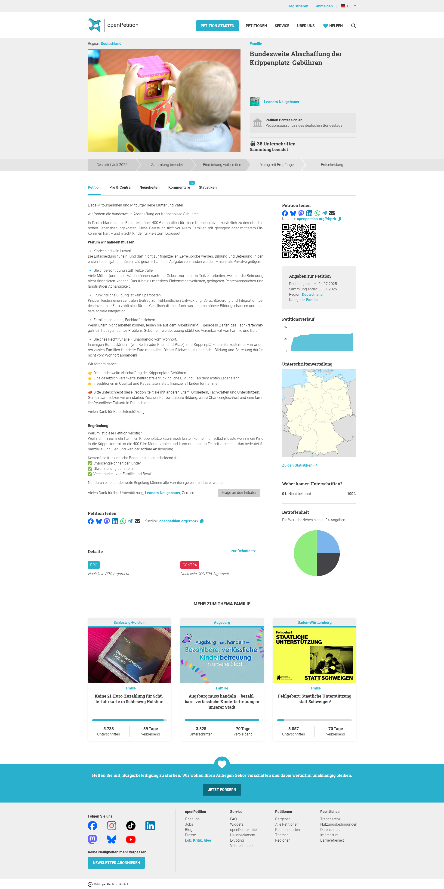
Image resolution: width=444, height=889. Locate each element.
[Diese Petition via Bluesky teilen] (99, 521)
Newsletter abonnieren (116, 863)
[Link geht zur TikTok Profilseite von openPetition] (131, 825)
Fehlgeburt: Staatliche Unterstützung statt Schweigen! (314, 698)
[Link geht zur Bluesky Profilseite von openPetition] (111, 839)
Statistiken (208, 187)
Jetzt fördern (222, 789)
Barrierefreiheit (332, 840)
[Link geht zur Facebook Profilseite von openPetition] (92, 825)
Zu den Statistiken (297, 465)
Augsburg (222, 622)
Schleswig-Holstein (129, 622)
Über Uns (306, 26)
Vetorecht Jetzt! (243, 845)
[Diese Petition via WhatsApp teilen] (123, 521)
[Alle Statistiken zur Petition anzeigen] (319, 455)
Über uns (192, 819)
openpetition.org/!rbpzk (179, 521)
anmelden (324, 6)
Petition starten (217, 26)
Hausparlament (242, 835)
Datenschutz (330, 829)
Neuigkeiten (149, 187)
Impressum (329, 835)
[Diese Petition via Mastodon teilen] (107, 521)
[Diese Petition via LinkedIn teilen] (115, 521)
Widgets (236, 824)
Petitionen (257, 26)
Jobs (189, 824)
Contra (190, 565)
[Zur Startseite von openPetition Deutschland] (113, 25)
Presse (190, 835)
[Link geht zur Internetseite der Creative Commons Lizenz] (90, 884)
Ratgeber (282, 819)
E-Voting (237, 840)
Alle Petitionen (287, 824)
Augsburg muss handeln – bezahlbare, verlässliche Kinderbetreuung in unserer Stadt (222, 701)
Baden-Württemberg (315, 622)
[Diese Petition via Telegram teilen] (130, 521)
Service (282, 26)
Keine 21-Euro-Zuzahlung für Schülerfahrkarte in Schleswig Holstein (129, 698)
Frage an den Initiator (239, 492)
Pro (93, 565)
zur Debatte (241, 551)
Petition (94, 187)
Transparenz (330, 819)
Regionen (282, 840)
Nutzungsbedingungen (338, 824)
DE (348, 6)
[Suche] (353, 25)
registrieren (298, 6)
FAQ (233, 819)
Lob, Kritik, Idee (198, 840)
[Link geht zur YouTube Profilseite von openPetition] (131, 839)
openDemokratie (243, 829)
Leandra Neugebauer (281, 102)
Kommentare (179, 185)
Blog (188, 829)
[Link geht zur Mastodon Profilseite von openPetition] (92, 839)
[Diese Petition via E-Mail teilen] (137, 521)
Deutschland (111, 43)
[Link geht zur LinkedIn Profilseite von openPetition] (150, 825)
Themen (282, 835)
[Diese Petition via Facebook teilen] (91, 521)
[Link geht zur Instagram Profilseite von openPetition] (111, 825)
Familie (256, 44)
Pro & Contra (120, 187)
